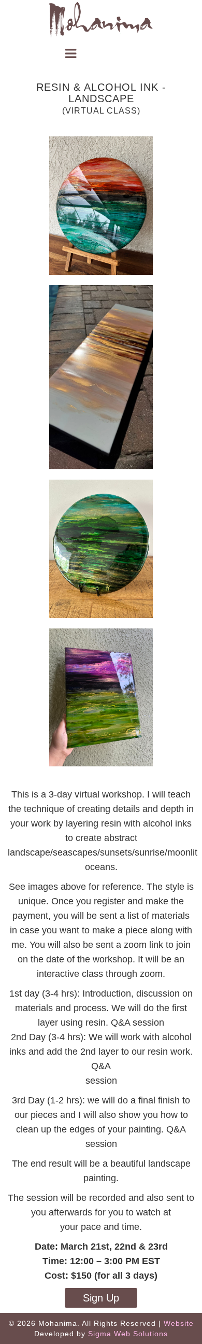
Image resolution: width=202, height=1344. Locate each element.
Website (179, 1323)
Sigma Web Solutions (128, 1333)
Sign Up (101, 1298)
